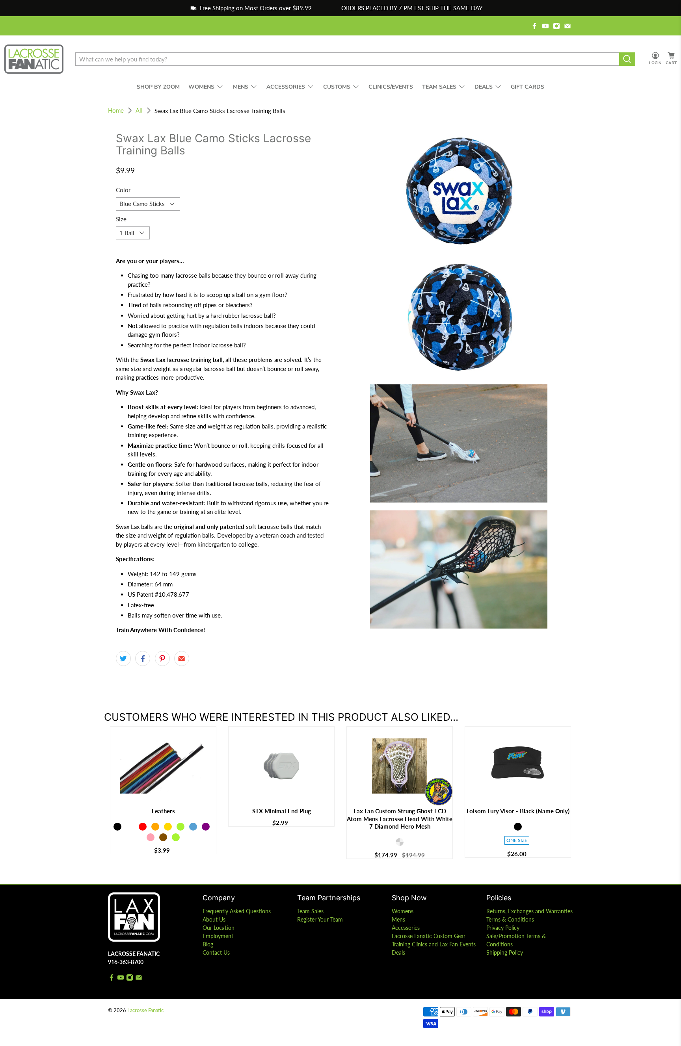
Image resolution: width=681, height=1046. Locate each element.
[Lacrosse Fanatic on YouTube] (545, 26)
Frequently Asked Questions (237, 911)
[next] (569, 802)
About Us (214, 919)
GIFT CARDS (527, 87)
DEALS (483, 87)
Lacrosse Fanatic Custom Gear (428, 936)
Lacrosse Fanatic (145, 1010)
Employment (218, 936)
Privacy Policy (502, 927)
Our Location (218, 927)
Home (116, 110)
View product (163, 793)
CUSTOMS (336, 87)
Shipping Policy (504, 952)
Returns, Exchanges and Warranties (529, 911)
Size (121, 219)
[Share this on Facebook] (142, 658)
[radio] (117, 827)
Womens (402, 911)
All (139, 110)
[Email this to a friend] (181, 658)
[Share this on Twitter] (123, 658)
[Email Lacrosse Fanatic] (567, 26)
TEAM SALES (439, 87)
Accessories (406, 927)
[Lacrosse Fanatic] (33, 59)
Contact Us (216, 952)
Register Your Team (320, 919)
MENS (240, 87)
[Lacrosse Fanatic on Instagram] (556, 26)
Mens (398, 919)
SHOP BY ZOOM (158, 87)
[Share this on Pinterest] (162, 658)
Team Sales (310, 911)
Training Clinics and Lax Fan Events (434, 944)
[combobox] (347, 59)
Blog (208, 944)
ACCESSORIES (285, 87)
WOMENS (201, 87)
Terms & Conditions (510, 919)
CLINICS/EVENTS (390, 87)
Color (123, 189)
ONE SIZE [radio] (516, 840)
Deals (398, 952)
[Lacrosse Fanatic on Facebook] (534, 26)
